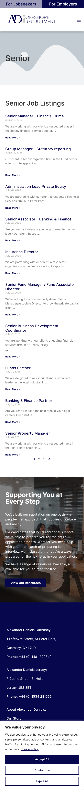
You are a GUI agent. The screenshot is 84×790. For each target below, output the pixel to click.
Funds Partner (18, 368)
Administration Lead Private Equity (35, 186)
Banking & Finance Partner (28, 400)
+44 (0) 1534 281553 (29, 696)
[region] (42, 755)
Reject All (42, 781)
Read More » (12, 137)
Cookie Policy (30, 749)
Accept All (42, 759)
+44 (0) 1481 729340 (29, 657)
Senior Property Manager (27, 433)
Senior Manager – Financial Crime (34, 116)
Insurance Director (21, 252)
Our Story (14, 718)
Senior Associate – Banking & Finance (38, 219)
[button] (78, 19)
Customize (42, 770)
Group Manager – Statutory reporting (38, 149)
